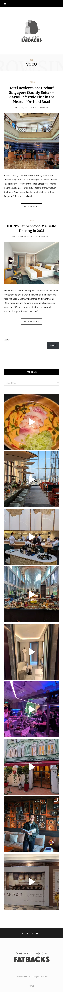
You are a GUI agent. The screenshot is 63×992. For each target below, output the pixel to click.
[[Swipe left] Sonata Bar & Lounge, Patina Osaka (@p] (31, 824)
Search (7, 339)
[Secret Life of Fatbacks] (31, 30)
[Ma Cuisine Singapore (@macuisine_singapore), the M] (31, 767)
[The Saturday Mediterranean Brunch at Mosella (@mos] (31, 594)
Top (32, 986)
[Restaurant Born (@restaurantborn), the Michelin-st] (31, 537)
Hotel (31, 82)
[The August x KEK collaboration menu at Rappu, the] (31, 709)
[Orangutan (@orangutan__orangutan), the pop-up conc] (31, 422)
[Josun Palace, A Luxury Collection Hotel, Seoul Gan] (31, 479)
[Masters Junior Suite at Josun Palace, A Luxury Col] (31, 652)
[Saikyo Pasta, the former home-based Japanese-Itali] (31, 882)
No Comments (40, 107)
